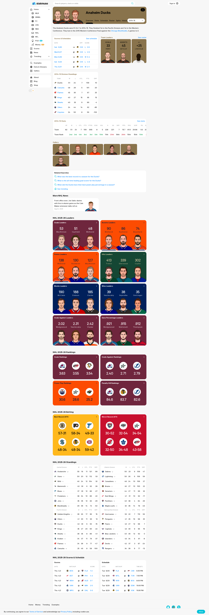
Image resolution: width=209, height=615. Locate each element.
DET (71, 575)
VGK (132, 590)
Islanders (108, 538)
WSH (72, 580)
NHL (37, 33)
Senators (108, 491)
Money (37, 44)
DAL (86, 590)
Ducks (59, 524)
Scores (36, 48)
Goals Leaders (60, 222)
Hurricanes (109, 514)
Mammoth (61, 486)
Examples (37, 63)
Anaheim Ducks (98, 12)
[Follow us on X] (179, 607)
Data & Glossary (40, 67)
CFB (37, 25)
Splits (118, 20)
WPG (71, 590)
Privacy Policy (66, 611)
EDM (132, 585)
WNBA (37, 17)
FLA (86, 571)
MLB (37, 13)
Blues (59, 491)
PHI (86, 575)
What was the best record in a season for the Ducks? (78, 176)
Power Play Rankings (62, 383)
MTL (117, 575)
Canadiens (109, 481)
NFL (36, 37)
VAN (71, 585)
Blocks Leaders (60, 286)
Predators (61, 496)
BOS (71, 571)
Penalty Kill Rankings (110, 383)
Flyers (107, 524)
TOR (132, 575)
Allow (201, 611)
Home (31, 604)
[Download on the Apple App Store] (168, 607)
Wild (59, 481)
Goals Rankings (60, 357)
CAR (132, 571)
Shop (36, 85)
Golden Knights (63, 514)
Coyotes (60, 112)
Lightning (109, 476)
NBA (37, 29)
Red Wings (109, 496)
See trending (62, 189)
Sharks (60, 102)
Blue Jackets (110, 533)
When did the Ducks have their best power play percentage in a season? (86, 185)
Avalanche (61, 471)
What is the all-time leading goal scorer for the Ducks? (79, 180)
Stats (96, 20)
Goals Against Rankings (111, 357)
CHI (81, 47)
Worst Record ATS (109, 417)
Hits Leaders (107, 254)
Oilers (59, 107)
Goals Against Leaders (63, 317)
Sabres (108, 471)
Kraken (60, 538)
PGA (37, 40)
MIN (86, 585)
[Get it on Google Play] (173, 607)
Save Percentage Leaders (112, 317)
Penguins (108, 519)
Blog (35, 81)
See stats (141, 121)
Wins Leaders (107, 286)
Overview (89, 20)
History (125, 20)
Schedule (104, 20)
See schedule (91, 38)
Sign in (172, 3)
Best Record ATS (61, 417)
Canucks (60, 87)
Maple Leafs (110, 506)
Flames (60, 92)
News (36, 52)
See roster (142, 37)
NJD (86, 580)
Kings (59, 97)
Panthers (108, 501)
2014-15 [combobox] (132, 20)
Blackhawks (62, 506)
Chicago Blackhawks (119, 31)
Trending (46, 604)
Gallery (36, 71)
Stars (59, 476)
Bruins (107, 486)
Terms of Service (36, 611)
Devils (107, 543)
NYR (117, 580)
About (36, 77)
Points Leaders (60, 254)
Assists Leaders (108, 222)
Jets (59, 501)
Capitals (108, 529)
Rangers (108, 548)
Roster (112, 20)
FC (36, 21)
